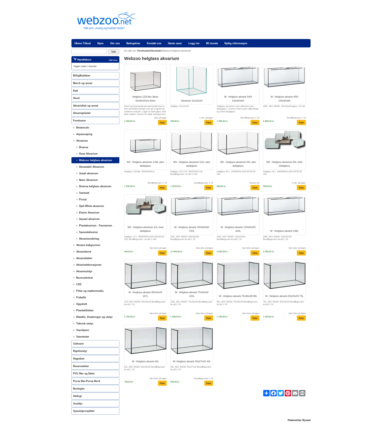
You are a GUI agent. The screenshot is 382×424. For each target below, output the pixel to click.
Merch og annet (82, 83)
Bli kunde (212, 43)
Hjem (100, 43)
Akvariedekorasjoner (88, 264)
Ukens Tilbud (82, 43)
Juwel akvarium (88, 173)
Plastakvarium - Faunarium (95, 225)
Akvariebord (83, 251)
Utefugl (77, 396)
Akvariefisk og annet (85, 105)
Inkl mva (113, 60)
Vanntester (82, 336)
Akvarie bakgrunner (88, 245)
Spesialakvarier (88, 232)
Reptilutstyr (80, 351)
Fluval (83, 199)
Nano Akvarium (88, 179)
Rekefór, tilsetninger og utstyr (94, 316)
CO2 (78, 284)
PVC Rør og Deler (84, 373)
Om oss (115, 43)
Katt (75, 90)
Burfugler (79, 388)
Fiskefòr (81, 297)
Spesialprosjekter (84, 410)
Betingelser (133, 43)
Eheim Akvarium (89, 212)
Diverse (83, 147)
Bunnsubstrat (84, 277)
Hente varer (175, 43)
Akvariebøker (84, 258)
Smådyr (78, 403)
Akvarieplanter (82, 113)
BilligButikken (81, 75)
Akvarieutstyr (84, 271)
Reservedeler (81, 366)
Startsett (84, 192)
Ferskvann (79, 120)
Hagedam (79, 358)
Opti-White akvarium (91, 206)
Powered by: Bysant (299, 420)
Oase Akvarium (88, 153)
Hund (76, 98)
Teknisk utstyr (84, 323)
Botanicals (82, 127)
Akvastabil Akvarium (91, 166)
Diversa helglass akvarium (95, 186)
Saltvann (78, 343)
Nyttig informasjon (235, 43)
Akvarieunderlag (89, 238)
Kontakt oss (154, 43)
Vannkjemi (82, 330)
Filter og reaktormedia (89, 290)
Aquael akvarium (89, 218)
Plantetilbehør (85, 310)
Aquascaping (84, 134)
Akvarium (82, 140)
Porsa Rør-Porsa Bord (86, 381)
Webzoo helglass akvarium (95, 160)
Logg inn (194, 43)
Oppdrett (81, 304)
